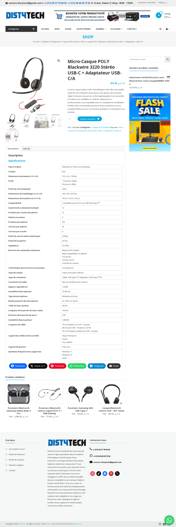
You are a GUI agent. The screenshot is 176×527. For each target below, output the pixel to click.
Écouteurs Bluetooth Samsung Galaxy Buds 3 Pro (18, 411)
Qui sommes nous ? (17, 449)
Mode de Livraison (16, 459)
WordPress (77, 524)
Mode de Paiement (17, 454)
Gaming (100, 29)
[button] (58, 60)
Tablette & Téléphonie (51, 41)
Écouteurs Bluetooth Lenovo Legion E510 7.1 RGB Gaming (50, 411)
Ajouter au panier (88, 119)
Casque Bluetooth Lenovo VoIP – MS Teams (111, 409)
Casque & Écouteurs (71, 41)
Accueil (45, 29)
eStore (49, 524)
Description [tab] (13, 148)
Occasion (115, 29)
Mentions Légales (16, 465)
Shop (57, 29)
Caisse (68, 29)
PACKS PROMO (84, 29)
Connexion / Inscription (147, 2)
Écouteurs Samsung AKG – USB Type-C (80, 409)
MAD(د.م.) (162, 2)
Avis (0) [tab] (26, 148)
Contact (132, 29)
